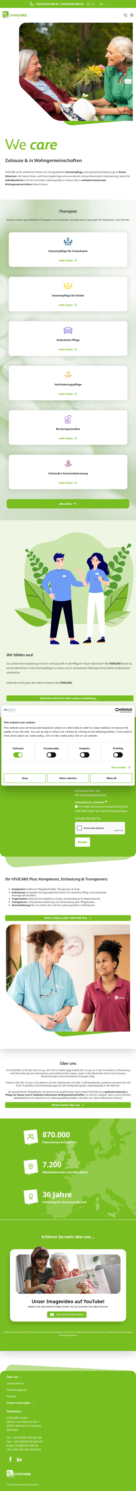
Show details (118, 767)
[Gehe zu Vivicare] (14, 15)
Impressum (33, 1484)
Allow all (111, 778)
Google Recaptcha (88, 818)
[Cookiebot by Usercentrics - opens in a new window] (117, 710)
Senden (82, 842)
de (101, 4)
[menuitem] (68, 260)
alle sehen (65, 504)
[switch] (51, 755)
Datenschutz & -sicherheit (89, 802)
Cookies (10, 1484)
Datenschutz (20, 1484)
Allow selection (68, 778)
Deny (25, 778)
